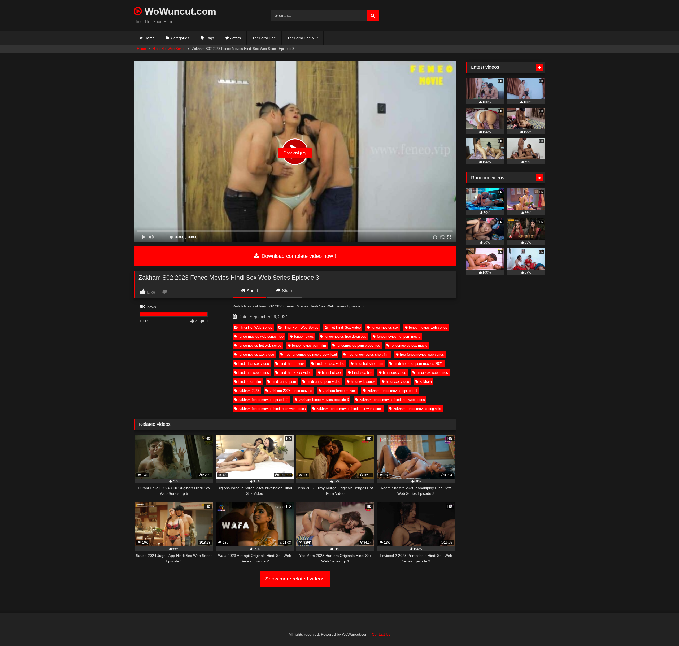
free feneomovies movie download (311, 355)
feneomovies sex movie (409, 346)
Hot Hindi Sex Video (345, 327)
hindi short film (249, 382)
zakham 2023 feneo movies (291, 391)
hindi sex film (362, 373)
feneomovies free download (345, 337)
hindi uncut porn (284, 382)
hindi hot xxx (332, 373)
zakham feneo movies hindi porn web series (272, 409)
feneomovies (304, 337)
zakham (426, 382)
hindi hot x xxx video (295, 373)
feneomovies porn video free (358, 346)
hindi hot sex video (329, 364)
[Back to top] (662, 630)
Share (287, 290)
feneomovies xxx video (256, 355)
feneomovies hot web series (259, 346)
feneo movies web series (428, 327)
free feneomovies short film (368, 355)
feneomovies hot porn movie (398, 337)
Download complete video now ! (298, 256)
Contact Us (381, 634)
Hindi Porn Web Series (301, 327)
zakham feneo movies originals (417, 409)
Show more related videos (295, 579)
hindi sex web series (432, 373)
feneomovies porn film (309, 346)
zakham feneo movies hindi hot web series (392, 400)
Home (150, 38)
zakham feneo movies (340, 391)
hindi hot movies (292, 364)
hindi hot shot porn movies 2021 (418, 364)
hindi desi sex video (253, 364)
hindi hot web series (253, 373)
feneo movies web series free (261, 337)
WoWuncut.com (179, 11)
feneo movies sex (385, 327)
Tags (210, 38)
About (252, 290)
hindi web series (363, 382)
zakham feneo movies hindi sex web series (349, 409)
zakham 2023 (248, 391)
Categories (180, 38)
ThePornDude (264, 38)
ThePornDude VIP (302, 38)
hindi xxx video (397, 382)
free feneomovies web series (422, 355)
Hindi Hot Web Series (169, 49)
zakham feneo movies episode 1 (392, 391)
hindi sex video (394, 373)
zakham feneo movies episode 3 (324, 400)
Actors (235, 38)
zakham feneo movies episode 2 (263, 400)
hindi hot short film (369, 364)
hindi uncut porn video (323, 382)
